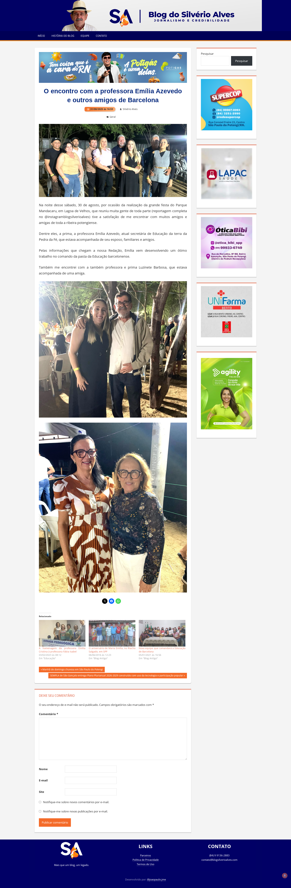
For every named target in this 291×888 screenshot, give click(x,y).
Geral (113, 116)
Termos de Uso (145, 864)
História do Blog (63, 36)
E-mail (43, 780)
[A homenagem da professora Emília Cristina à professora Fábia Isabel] (62, 633)
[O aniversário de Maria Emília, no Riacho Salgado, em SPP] (112, 633)
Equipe (85, 36)
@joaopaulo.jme (156, 879)
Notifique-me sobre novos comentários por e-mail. (76, 802)
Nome (43, 769)
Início (41, 36)
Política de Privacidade (146, 859)
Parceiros (145, 855)
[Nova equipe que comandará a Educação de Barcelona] (162, 633)
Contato (101, 36)
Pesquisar (207, 54)
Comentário (48, 714)
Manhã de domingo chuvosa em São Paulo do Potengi (72, 670)
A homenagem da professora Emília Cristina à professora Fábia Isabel (62, 650)
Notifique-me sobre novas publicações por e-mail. (75, 811)
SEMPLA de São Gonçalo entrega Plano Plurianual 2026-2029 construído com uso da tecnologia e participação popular (116, 676)
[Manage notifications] (284, 875)
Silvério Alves (130, 109)
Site (41, 792)
